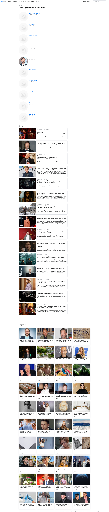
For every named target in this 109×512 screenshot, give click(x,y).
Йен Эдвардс (32, 103)
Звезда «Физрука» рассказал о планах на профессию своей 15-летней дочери (51, 231)
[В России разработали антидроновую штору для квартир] (27, 445)
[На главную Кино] (4, 1)
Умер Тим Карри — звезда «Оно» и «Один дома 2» (51, 143)
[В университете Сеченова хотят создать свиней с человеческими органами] (27, 391)
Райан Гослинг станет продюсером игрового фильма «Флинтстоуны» (51, 281)
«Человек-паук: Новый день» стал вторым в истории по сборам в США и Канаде (51, 306)
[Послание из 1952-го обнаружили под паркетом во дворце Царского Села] (81, 336)
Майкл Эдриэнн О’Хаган (34, 46)
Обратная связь (104, 511)
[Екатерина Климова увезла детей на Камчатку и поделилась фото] (81, 391)
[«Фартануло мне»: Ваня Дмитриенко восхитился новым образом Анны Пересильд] (63, 482)
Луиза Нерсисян (33, 80)
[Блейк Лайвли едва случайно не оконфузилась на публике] (63, 464)
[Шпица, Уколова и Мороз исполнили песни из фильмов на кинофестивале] (81, 464)
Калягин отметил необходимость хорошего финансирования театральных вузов (49, 156)
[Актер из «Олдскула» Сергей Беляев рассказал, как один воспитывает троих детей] (63, 373)
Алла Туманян (32, 69)
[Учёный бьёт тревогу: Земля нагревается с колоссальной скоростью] (81, 482)
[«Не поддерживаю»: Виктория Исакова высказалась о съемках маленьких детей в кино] (63, 391)
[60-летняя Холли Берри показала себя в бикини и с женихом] (45, 500)
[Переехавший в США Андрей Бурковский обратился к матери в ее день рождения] (27, 336)
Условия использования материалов (95, 511)
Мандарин (20, 5)
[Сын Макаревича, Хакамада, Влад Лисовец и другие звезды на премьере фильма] (27, 354)
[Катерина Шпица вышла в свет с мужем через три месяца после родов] (45, 391)
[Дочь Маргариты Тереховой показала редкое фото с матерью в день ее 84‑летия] (63, 445)
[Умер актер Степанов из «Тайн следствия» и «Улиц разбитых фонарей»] (45, 464)
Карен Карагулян (33, 35)
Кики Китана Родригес (34, 13)
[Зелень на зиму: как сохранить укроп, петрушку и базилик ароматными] (45, 354)
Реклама (9, 511)
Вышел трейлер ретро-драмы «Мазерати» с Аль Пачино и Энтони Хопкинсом (50, 194)
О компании (5, 511)
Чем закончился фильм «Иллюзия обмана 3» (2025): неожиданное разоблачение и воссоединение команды (51, 245)
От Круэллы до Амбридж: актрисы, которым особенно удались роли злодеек (49, 181)
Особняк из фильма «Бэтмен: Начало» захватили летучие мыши (50, 294)
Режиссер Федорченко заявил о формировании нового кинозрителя (50, 269)
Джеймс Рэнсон (33, 58)
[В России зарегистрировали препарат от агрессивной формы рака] (27, 500)
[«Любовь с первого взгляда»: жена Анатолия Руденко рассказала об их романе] (45, 409)
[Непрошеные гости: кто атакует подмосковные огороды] (45, 373)
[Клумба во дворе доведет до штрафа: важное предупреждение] (27, 482)
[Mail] (1, 1)
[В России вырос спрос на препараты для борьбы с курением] (27, 427)
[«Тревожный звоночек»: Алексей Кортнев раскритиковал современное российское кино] (45, 336)
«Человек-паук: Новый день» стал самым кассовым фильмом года (51, 131)
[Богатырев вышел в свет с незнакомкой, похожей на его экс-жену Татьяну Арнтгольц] (27, 464)
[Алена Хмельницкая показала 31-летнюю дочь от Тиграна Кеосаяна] (27, 409)
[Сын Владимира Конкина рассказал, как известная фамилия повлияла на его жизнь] (27, 373)
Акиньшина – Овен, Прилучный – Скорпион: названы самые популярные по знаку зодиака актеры (51, 219)
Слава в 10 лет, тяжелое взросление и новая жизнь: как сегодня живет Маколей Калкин (51, 169)
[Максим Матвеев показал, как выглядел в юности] (63, 500)
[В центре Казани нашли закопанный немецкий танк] (81, 445)
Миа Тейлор (32, 24)
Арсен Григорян (33, 91)
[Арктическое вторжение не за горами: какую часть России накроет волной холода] (81, 427)
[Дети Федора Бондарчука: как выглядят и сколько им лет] (63, 354)
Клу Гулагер (32, 114)
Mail (1, 511)
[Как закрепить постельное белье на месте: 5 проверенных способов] (81, 409)
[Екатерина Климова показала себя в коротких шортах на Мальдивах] (45, 445)
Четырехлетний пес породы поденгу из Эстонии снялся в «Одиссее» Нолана (50, 206)
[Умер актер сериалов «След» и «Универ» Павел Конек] (45, 427)
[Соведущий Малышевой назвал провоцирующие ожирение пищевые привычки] (63, 409)
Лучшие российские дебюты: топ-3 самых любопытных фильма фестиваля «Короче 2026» (50, 256)
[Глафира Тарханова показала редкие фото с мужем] (63, 427)
